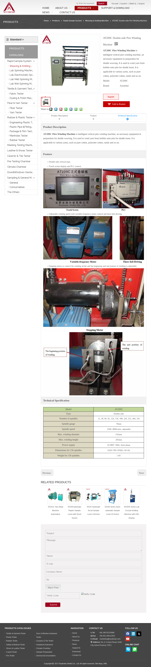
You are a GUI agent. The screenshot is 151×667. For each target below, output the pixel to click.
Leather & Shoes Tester (20, 150)
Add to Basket (118, 104)
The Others (13, 192)
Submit (53, 604)
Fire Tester (10, 656)
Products (75, 640)
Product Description (59, 116)
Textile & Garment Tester (20, 88)
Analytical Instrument (44, 645)
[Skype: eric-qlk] (128, 649)
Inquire (111, 96)
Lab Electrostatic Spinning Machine (24, 74)
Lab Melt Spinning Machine (24, 79)
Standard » (16, 39)
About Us (76, 637)
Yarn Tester (16, 112)
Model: (106, 80)
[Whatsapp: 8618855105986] (134, 649)
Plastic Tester (11, 637)
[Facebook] (127, 633)
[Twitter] (139, 633)
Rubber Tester (17, 140)
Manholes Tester (19, 135)
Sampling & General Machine (22, 177)
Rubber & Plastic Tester (20, 117)
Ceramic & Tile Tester (18, 156)
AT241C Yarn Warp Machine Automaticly (55, 510)
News (74, 644)
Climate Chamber (16, 166)
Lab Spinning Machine (21, 70)
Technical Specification (127, 116)
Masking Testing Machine (21, 145)
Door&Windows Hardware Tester (22, 172)
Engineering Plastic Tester (23, 122)
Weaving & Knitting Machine (24, 66)
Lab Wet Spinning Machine (24, 83)
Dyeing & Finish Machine (23, 98)
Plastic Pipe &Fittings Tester (24, 126)
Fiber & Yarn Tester (17, 103)
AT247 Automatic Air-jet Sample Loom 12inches (93, 510)
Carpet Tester (11, 652)
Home (74, 633)
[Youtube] (127, 638)
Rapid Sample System (19, 61)
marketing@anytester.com (110, 639)
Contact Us (76, 655)
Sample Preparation (44, 652)
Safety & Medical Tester (15, 645)
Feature (93, 116)
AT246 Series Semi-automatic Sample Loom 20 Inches (113, 510)
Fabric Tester (17, 93)
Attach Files (53, 587)
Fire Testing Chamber (18, 161)
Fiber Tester (16, 108)
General (14, 182)
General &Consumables (46, 656)
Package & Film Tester (22, 131)
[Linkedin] (133, 633)
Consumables (17, 187)
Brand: (106, 85)
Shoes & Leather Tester (15, 648)
